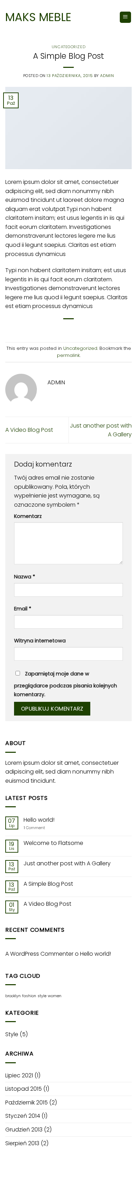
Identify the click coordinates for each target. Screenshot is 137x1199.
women (54, 996)
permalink (68, 355)
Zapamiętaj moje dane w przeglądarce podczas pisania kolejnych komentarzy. (65, 684)
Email (22, 608)
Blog (74, 1187)
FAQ (118, 1187)
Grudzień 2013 (24, 1130)
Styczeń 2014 (22, 1116)
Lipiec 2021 (19, 1075)
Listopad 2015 (23, 1089)
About (22, 1187)
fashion (29, 996)
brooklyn (13, 996)
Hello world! (39, 819)
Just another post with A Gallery (67, 863)
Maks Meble (38, 17)
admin (107, 75)
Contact (97, 1187)
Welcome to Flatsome (53, 843)
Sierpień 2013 (22, 1143)
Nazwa (24, 576)
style (42, 996)
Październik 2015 (26, 1102)
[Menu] (125, 17)
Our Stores (49, 1187)
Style (11, 1034)
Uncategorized (68, 47)
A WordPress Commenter (39, 954)
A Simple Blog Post (48, 883)
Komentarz (28, 516)
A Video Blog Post (29, 430)
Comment (34, 828)
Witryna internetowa (40, 640)
